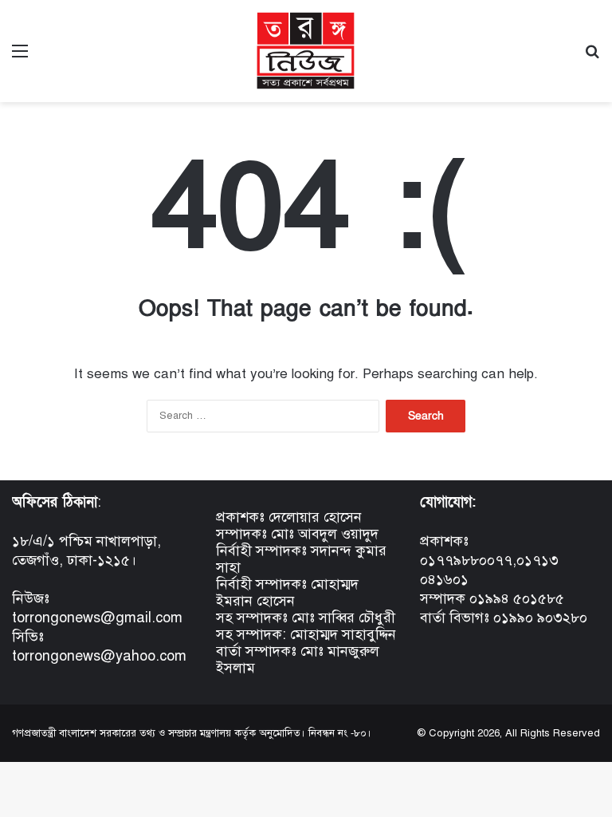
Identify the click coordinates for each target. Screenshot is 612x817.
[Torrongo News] (306, 51)
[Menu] (20, 57)
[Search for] (592, 57)
